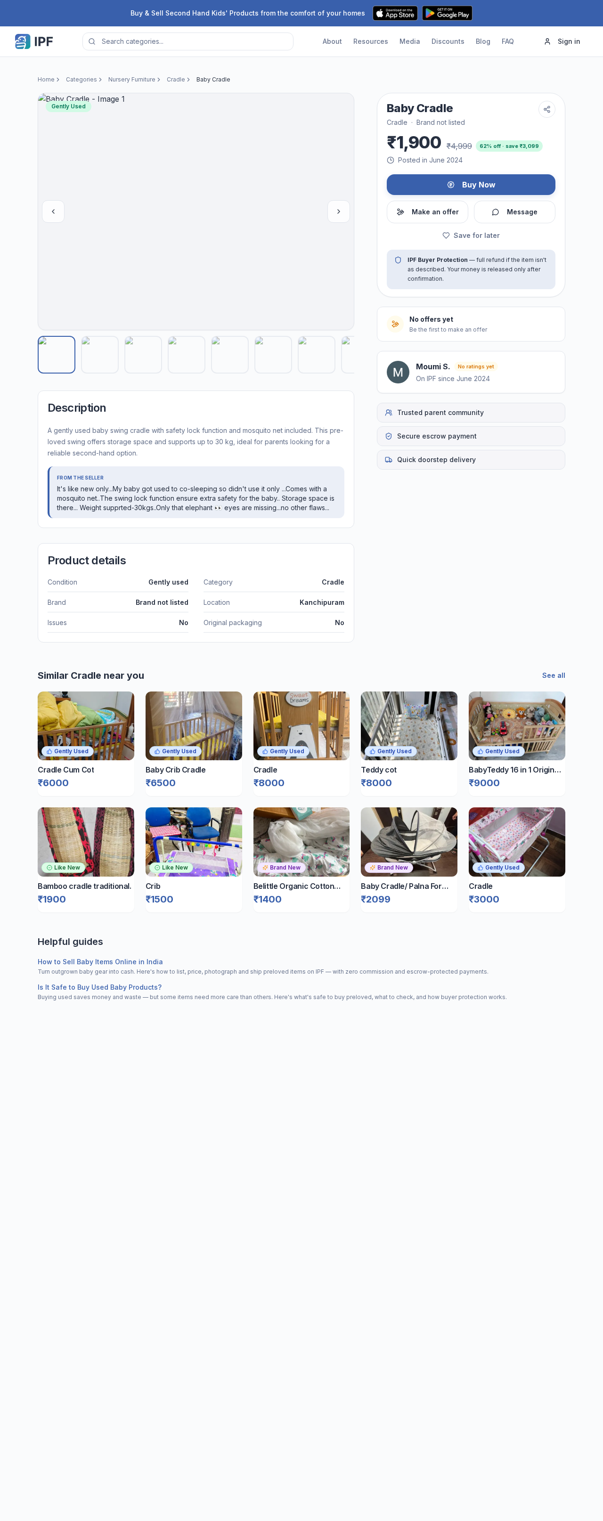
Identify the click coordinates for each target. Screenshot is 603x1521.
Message (522, 212)
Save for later (477, 235)
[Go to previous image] (53, 211)
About (332, 41)
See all (553, 675)
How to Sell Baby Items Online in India (100, 962)
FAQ (508, 41)
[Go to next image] (338, 211)
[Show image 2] (100, 355)
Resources (370, 41)
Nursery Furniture (131, 79)
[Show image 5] (230, 355)
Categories (81, 79)
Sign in (569, 41)
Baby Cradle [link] (213, 79)
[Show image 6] (273, 355)
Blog (483, 41)
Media (409, 41)
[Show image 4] (186, 355)
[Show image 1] (56, 355)
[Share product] (546, 109)
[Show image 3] (143, 355)
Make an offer (435, 212)
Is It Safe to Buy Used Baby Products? (100, 987)
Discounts (448, 41)
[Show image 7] (316, 355)
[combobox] (187, 41)
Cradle (176, 79)
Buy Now (479, 184)
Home (46, 79)
